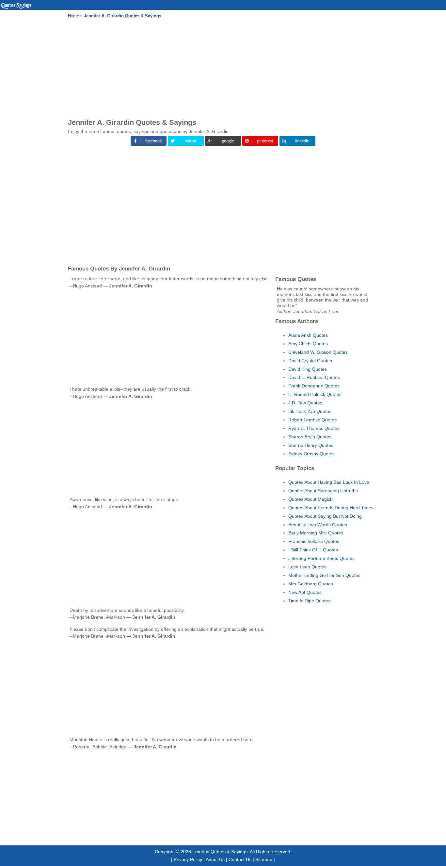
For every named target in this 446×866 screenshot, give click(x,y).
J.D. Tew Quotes (305, 402)
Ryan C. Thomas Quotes (314, 428)
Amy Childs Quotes (308, 343)
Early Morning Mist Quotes (315, 532)
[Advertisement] (223, 67)
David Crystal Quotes (310, 360)
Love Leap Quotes (307, 566)
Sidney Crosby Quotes (311, 453)
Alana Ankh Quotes (308, 335)
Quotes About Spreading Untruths (323, 490)
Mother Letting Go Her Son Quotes (324, 575)
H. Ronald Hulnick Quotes (315, 394)
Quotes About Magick (310, 499)
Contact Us (240, 859)
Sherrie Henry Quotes (310, 445)
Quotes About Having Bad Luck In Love (328, 482)
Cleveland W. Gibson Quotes (318, 352)
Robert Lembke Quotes (312, 419)
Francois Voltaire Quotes (313, 541)
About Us (215, 859)
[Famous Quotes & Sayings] (16, 8)
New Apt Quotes (305, 592)
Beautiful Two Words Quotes (317, 524)
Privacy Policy (188, 859)
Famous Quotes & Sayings (219, 851)
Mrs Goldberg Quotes (310, 583)
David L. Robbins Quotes (314, 377)
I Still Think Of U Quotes (313, 549)
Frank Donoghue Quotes (314, 385)
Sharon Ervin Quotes (309, 436)
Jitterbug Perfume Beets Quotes (321, 558)
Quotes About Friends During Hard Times (331, 507)
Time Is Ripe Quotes (309, 600)
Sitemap (263, 859)
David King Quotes (307, 369)
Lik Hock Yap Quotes (309, 411)
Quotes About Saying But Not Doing (325, 516)
